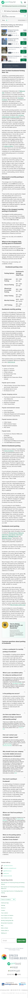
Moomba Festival (13, 533)
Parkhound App (5, 902)
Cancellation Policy (17, 683)
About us (3, 907)
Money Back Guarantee (7, 923)
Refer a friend (4, 928)
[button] (22, 20)
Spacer (24, 993)
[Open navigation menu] (25, 2)
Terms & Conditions (6, 899)
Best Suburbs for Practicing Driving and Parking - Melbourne (13, 887)
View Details (23, 34)
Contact (3, 910)
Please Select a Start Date (8, 16)
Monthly (23, 11)
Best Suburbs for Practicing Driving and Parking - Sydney (13, 883)
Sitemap (3, 905)
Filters (3, 20)
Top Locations (4, 913)
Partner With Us (5, 930)
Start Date (4, 15)
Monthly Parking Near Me (7, 920)
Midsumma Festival (7, 538)
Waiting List (4, 933)
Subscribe (21, 941)
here (15, 773)
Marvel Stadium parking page (17, 604)
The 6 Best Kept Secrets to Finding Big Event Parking (12, 891)
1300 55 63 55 (21, 2)
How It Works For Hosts (6, 918)
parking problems (8, 146)
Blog (2, 925)
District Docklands (9, 450)
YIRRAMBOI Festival (13, 536)
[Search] (2, 11)
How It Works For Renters (7, 915)
